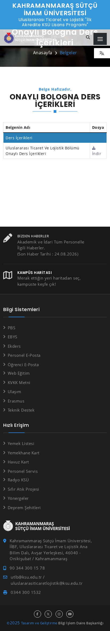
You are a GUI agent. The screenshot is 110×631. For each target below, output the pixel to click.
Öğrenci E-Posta (23, 364)
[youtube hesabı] (69, 614)
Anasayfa (42, 53)
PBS (11, 327)
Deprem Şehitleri (24, 507)
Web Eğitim (19, 373)
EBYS (12, 336)
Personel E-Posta (24, 355)
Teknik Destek (21, 410)
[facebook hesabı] (37, 614)
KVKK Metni (19, 382)
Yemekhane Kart (24, 452)
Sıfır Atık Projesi (23, 489)
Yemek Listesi (21, 443)
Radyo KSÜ (18, 479)
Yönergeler (18, 498)
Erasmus (16, 401)
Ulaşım (14, 391)
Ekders (14, 346)
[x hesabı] (48, 614)
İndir (96, 153)
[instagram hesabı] (59, 614)
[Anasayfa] (30, 38)
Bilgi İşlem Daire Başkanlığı (80, 623)
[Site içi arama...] (88, 37)
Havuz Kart (18, 461)
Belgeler (68, 53)
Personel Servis (23, 471)
